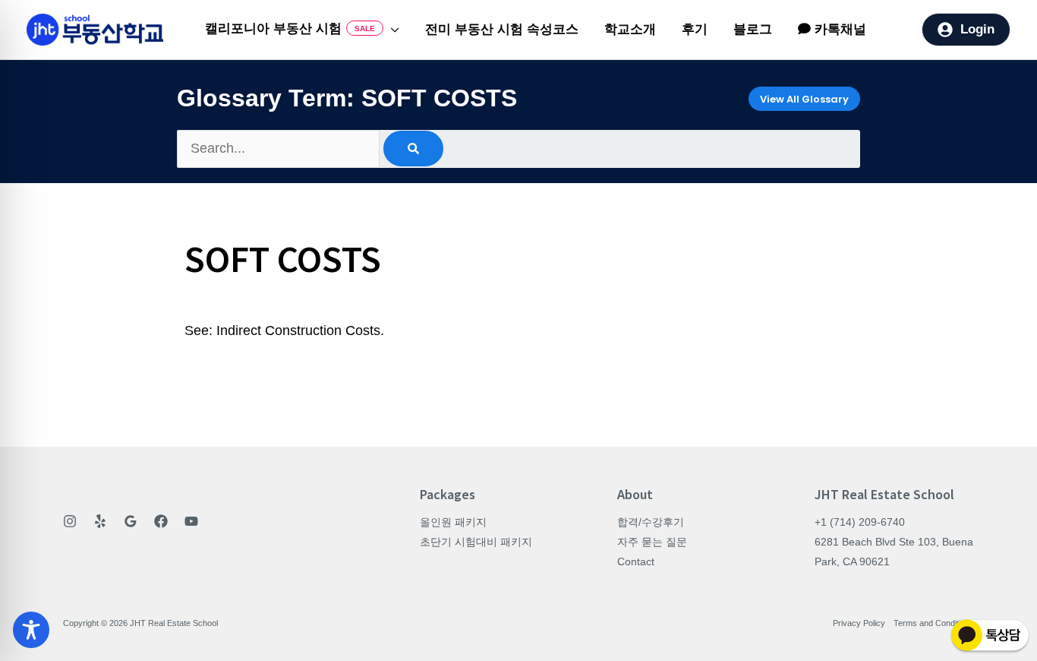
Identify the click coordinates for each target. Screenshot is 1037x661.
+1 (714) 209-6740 (860, 522)
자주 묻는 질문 (652, 542)
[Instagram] (70, 521)
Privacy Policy (859, 623)
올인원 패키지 (453, 522)
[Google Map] (130, 521)
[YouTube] (191, 521)
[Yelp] (100, 521)
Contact (635, 561)
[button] (391, 29)
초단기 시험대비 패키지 (476, 542)
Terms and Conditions (934, 623)
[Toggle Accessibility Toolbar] (31, 630)
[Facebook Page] (161, 521)
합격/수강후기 (650, 522)
